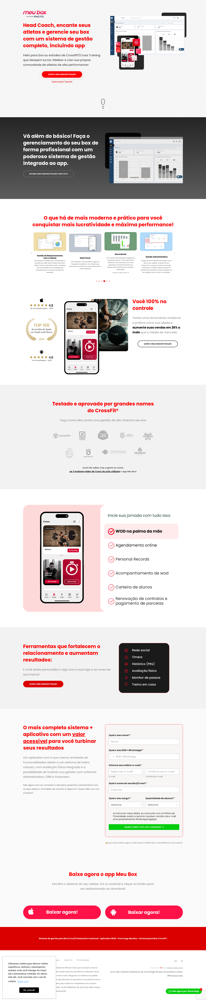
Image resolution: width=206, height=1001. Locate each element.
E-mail (112, 776)
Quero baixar (58, 81)
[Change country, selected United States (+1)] (112, 757)
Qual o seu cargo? (120, 798)
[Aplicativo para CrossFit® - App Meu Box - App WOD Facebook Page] (182, 961)
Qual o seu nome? (120, 735)
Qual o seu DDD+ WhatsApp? (126, 750)
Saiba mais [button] (23, 981)
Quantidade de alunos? (160, 798)
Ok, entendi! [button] (29, 990)
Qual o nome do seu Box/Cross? (128, 783)
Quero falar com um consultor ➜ (144, 827)
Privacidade (83, 960)
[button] (97, 281)
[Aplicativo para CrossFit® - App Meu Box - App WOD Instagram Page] (175, 961)
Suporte (68, 81)
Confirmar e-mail (154, 776)
